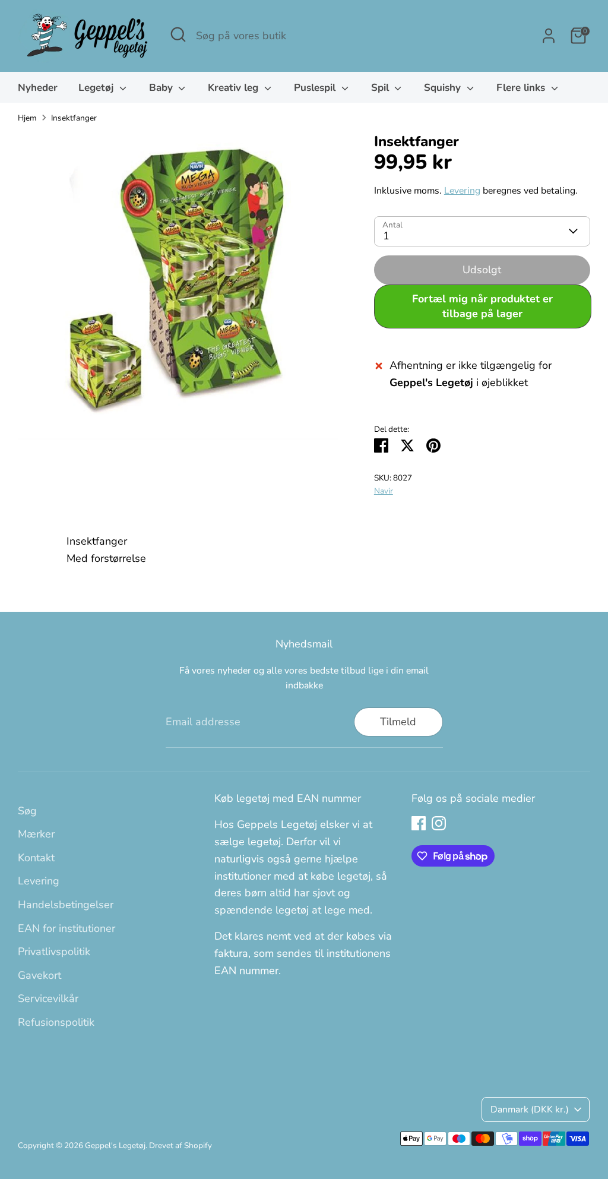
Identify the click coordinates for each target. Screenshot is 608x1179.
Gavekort (39, 975)
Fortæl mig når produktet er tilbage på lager (482, 306)
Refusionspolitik (56, 1022)
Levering (462, 190)
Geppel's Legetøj (115, 1145)
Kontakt (36, 858)
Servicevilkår (48, 998)
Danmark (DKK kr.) (529, 1109)
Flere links (522, 87)
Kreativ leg (234, 87)
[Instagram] (439, 823)
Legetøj (97, 87)
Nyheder (38, 87)
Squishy (444, 87)
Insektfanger (74, 118)
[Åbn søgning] (178, 34)
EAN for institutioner (66, 928)
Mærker (36, 834)
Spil (381, 87)
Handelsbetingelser (65, 904)
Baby (162, 87)
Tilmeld (398, 722)
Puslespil (316, 87)
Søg (27, 811)
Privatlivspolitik (54, 951)
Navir (383, 491)
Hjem (27, 118)
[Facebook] (418, 823)
